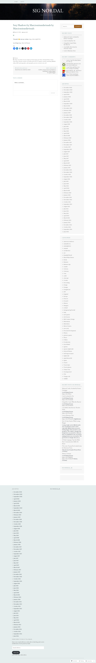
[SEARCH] (81, 2)
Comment (53, 92)
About (22, 1)
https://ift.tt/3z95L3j (67, 413)
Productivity (67, 342)
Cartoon (66, 269)
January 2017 (67, 167)
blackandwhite (46, 59)
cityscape (66, 278)
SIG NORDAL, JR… (71, 70)
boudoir (25, 61)
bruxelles (29, 61)
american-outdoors (69, 241)
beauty (24, 59)
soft (46, 63)
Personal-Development (70, 330)
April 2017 (66, 160)
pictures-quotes (68, 335)
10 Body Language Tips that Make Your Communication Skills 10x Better (71, 441)
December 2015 (68, 197)
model (44, 61)
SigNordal (66, 355)
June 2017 (66, 156)
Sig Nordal (48, 10)
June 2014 (66, 231)
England (66, 294)
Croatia (66, 280)
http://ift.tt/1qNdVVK (34, 39)
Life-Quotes (67, 314)
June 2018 (66, 128)
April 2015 (66, 215)
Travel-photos (67, 367)
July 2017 (66, 154)
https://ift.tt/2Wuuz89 (67, 419)
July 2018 (66, 126)
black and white (38, 59)
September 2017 (68, 149)
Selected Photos (68, 351)
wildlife (66, 378)
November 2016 (68, 172)
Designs (66, 287)
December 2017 (68, 142)
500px (15, 59)
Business (66, 262)
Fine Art (66, 298)
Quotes (65, 346)
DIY (65, 291)
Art (64, 253)
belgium (29, 59)
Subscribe (16, 652)
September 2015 (68, 204)
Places (65, 337)
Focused (66, 301)
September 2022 (68, 92)
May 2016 (66, 186)
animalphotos (67, 246)
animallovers (67, 243)
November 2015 (68, 199)
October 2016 (67, 174)
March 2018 (67, 135)
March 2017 (67, 163)
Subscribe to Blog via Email (22, 639)
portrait (35, 63)
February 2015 (67, 220)
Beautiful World (68, 255)
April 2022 (66, 94)
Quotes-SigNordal (68, 349)
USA (65, 374)
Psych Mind (67, 344)
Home (16, 1)
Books (65, 259)
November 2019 (68, 108)
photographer (22, 63)
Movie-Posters (67, 326)
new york (66, 328)
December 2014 (68, 225)
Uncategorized (67, 372)
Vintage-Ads (67, 376)
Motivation (67, 324)
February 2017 (67, 165)
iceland (66, 307)
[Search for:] (68, 26)
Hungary (66, 305)
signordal (25, 32)
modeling (49, 61)
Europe (66, 296)
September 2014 (68, 229)
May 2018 (66, 131)
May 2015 (66, 213)
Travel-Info (67, 365)
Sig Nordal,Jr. (55, 489)
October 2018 (67, 119)
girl (33, 61)
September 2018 (68, 122)
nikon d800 (16, 63)
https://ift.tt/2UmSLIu (67, 405)
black (32, 59)
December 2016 (68, 170)
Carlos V (68, 60)
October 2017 (67, 147)
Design (65, 285)
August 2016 (67, 179)
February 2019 (67, 110)
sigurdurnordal (68, 358)
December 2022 (68, 87)
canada (65, 266)
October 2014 (67, 227)
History (66, 303)
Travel (65, 362)
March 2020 (67, 106)
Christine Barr (70, 63)
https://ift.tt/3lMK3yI (67, 457)
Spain (65, 360)
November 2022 (68, 90)
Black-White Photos (69, 257)
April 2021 (66, 99)
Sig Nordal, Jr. (67, 468)
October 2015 (67, 202)
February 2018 (67, 138)
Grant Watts (69, 67)
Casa (65, 273)
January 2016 (67, 195)
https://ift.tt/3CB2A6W (67, 458)
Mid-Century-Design (69, 319)
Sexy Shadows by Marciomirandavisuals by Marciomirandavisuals (33, 26)
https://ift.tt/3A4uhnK (67, 399)
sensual (40, 63)
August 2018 (67, 124)
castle (65, 275)
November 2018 (68, 117)
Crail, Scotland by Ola (69, 40)
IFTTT (36, 61)
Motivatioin (67, 321)
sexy (43, 63)
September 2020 (68, 103)
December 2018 (68, 115)
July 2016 (66, 181)
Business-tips (67, 264)
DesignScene (67, 289)
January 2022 (67, 96)
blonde (20, 61)
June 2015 (66, 211)
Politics (66, 339)
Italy (65, 312)
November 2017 (68, 144)
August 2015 (67, 206)
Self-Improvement (68, 353)
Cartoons (66, 271)
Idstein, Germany (66, 453)
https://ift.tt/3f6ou (66, 394)
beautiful (20, 59)
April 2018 (66, 133)
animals (66, 248)
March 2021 (67, 101)
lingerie (40, 61)
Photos (16, 58)
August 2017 (67, 151)
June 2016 (66, 183)
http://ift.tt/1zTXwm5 (24, 43)
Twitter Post (67, 369)
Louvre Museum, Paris (70, 50)
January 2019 (67, 112)
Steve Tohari (69, 74)
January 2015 (67, 222)
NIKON (53, 61)
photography (30, 63)
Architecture (67, 250)
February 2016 (67, 192)
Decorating (67, 282)
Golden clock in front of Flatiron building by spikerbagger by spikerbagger (47, 70)
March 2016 (67, 190)
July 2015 (66, 208)
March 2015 (67, 218)
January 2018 (67, 140)
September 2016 (68, 176)
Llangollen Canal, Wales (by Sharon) (71, 402)
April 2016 (66, 188)
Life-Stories (67, 317)
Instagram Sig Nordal (69, 310)
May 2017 (66, 158)
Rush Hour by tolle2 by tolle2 (22, 69)
